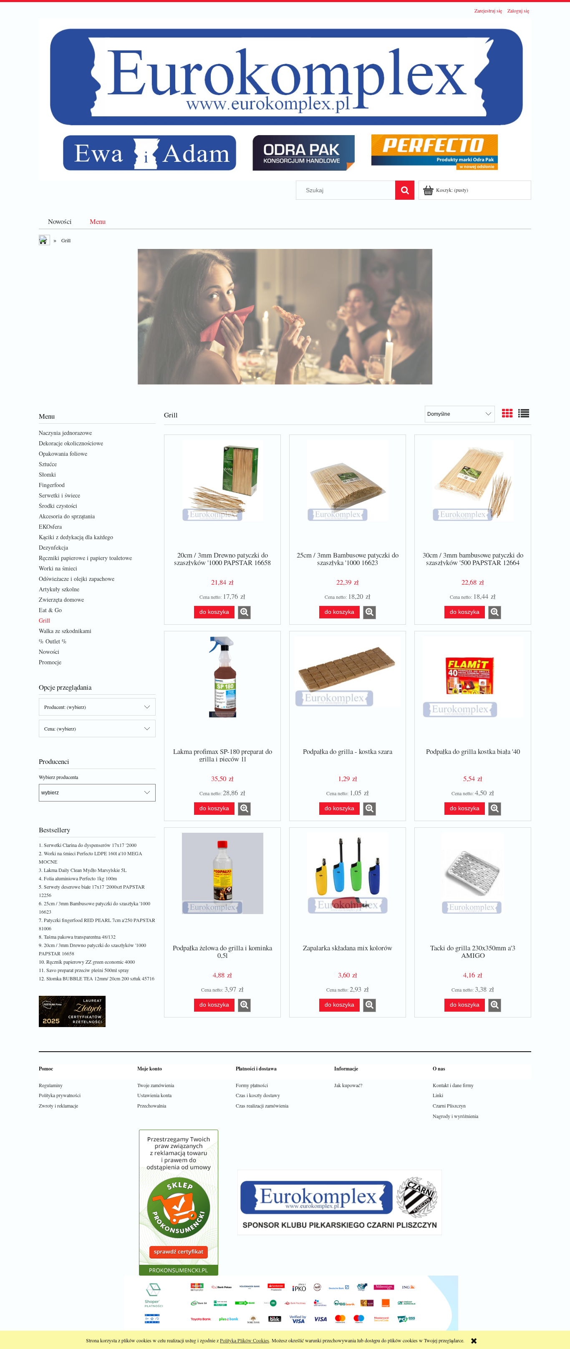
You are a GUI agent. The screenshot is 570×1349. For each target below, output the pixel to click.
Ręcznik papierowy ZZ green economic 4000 (90, 961)
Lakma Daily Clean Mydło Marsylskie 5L (85, 870)
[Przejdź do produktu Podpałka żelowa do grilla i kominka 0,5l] (222, 885)
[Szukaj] (404, 190)
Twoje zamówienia (155, 1085)
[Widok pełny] (523, 413)
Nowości (49, 652)
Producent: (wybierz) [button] (65, 706)
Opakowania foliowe (63, 453)
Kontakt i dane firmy (453, 1085)
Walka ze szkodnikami (65, 631)
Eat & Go (50, 610)
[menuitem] (60, 221)
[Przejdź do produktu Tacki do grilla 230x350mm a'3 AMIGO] (473, 885)
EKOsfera (50, 526)
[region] (285, 323)
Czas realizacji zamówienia (262, 1105)
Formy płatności (252, 1085)
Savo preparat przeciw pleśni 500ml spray (87, 970)
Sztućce (48, 464)
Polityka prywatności (60, 1095)
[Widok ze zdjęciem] (507, 413)
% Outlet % (53, 641)
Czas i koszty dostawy (258, 1095)
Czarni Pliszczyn (449, 1105)
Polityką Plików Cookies (244, 1340)
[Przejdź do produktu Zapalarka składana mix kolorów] (348, 885)
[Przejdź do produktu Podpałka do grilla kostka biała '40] (473, 688)
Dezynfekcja (53, 547)
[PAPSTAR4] (285, 323)
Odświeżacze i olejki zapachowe (76, 579)
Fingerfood (52, 485)
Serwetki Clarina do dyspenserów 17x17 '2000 (90, 845)
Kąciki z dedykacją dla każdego (76, 537)
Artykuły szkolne (59, 589)
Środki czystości (58, 506)
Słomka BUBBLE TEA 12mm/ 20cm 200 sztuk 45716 (100, 978)
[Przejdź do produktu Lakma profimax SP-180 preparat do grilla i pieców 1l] (222, 688)
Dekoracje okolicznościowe (71, 443)
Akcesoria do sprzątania (67, 516)
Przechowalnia (151, 1105)
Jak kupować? (348, 1085)
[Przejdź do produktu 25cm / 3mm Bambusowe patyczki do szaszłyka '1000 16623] (348, 492)
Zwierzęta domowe (61, 599)
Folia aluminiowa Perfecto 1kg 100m (80, 878)
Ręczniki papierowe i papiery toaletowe (85, 558)
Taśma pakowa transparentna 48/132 (80, 936)
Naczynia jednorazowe (65, 433)
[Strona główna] (285, 98)
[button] (244, 612)
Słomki (47, 474)
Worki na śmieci (58, 568)
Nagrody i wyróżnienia (455, 1116)
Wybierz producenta (58, 777)
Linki (438, 1095)
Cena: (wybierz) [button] (60, 728)
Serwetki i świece (59, 495)
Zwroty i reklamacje (58, 1105)
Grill (44, 620)
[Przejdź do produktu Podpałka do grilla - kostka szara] (348, 688)
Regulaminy (51, 1085)
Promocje (50, 662)
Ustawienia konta (154, 1095)
